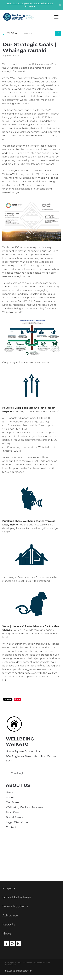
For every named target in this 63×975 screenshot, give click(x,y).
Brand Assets (14, 817)
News (9, 792)
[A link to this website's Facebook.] (6, 943)
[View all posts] (3, 34)
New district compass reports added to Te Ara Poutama (30, 5)
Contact (11, 827)
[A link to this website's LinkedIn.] (18, 943)
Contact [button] (17, 773)
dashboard (27, 962)
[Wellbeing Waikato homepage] (26, 17)
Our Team (12, 802)
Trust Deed (13, 812)
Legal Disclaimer (17, 822)
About (10, 797)
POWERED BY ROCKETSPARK (18, 971)
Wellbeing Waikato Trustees (24, 807)
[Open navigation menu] (56, 16)
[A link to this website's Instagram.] (12, 943)
